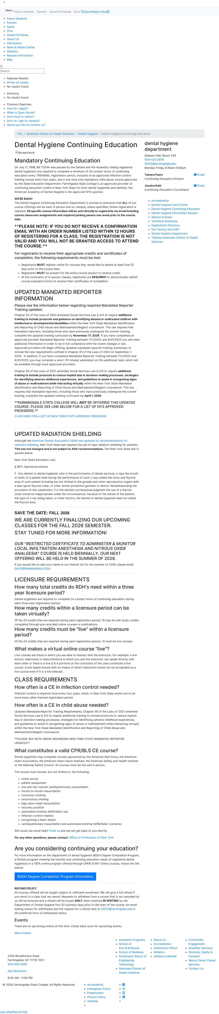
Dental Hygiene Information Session (174, 213)
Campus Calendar (165, 956)
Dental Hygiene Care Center (169, 204)
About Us (13, 39)
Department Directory (165, 225)
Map (9, 59)
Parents (42, 11)
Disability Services (200, 948)
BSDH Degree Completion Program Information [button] (55, 876)
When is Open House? (21, 112)
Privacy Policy (96, 997)
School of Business (131, 952)
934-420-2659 (154, 159)
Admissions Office (165, 948)
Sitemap (92, 1001)
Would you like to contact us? (26, 125)
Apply (10, 26)
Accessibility (95, 984)
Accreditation (160, 200)
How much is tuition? (20, 116)
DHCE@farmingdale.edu (116, 909)
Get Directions (17, 971)
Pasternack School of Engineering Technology (133, 960)
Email (200, 174)
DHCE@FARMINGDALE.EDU (33, 568)
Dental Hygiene (88, 133)
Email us (54, 830)
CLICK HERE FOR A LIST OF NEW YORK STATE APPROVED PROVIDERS (60, 416)
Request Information (20, 55)
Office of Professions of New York (91, 837)
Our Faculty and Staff (165, 229)
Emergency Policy (99, 988)
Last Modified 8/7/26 (13, 1012)
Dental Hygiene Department (169, 233)
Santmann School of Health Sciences (50, 133)
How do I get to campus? (23, 120)
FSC (20, 133)
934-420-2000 (17, 964)
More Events (23, 933)
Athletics (12, 51)
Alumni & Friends (60, 11)
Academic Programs (132, 939)
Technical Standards (164, 221)
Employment (95, 993)
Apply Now (100, 11)
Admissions (14, 43)
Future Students (24, 11)
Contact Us (196, 968)
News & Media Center (21, 47)
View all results (18, 82)
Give (77, 11)
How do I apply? (17, 108)
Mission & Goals (161, 217)
